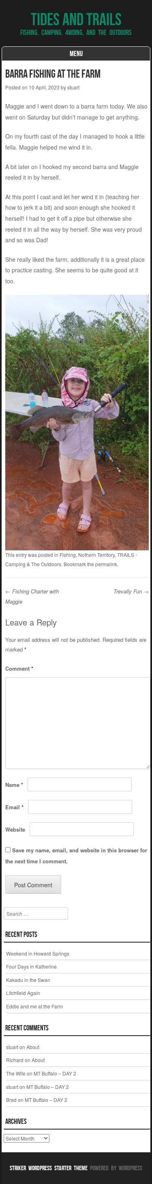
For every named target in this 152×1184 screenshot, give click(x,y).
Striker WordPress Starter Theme (49, 1167)
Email (14, 807)
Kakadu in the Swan (28, 979)
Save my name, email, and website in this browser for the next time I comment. (76, 855)
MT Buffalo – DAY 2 (55, 1073)
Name (14, 785)
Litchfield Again (23, 992)
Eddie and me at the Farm (34, 1006)
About (32, 1046)
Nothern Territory (96, 554)
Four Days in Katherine (31, 966)
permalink (106, 563)
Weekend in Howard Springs (37, 953)
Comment (19, 668)
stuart (73, 87)
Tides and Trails (76, 19)
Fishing (68, 554)
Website (15, 829)
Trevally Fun (131, 591)
